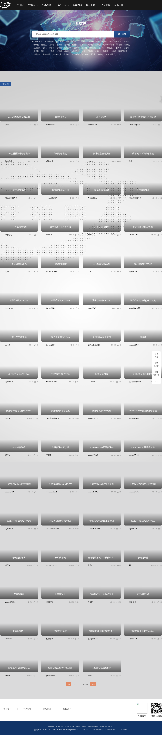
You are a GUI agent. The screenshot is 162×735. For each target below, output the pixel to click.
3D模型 (32, 5)
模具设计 (74, 42)
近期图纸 (77, 5)
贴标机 (105, 45)
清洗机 (44, 51)
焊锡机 (36, 51)
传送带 (51, 48)
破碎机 (127, 45)
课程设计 (75, 51)
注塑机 (93, 54)
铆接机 (101, 54)
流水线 (67, 45)
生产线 (98, 45)
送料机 (101, 48)
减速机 (118, 42)
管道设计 (109, 54)
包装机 (59, 45)
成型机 (51, 51)
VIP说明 (27, 709)
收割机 (126, 48)
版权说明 (67, 709)
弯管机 (66, 54)
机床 (98, 42)
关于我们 (7, 709)
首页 (21, 5)
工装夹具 (37, 48)
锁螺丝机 (92, 48)
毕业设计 (110, 48)
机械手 (126, 42)
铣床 (45, 48)
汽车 (67, 42)
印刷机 (105, 51)
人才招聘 (105, 5)
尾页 (93, 684)
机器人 (83, 42)
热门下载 (62, 5)
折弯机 (118, 48)
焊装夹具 (37, 54)
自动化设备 (49, 42)
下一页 (85, 684)
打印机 (119, 45)
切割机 (59, 48)
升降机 (90, 51)
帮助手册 (118, 5)
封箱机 (98, 51)
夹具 (112, 42)
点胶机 (90, 45)
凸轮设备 (84, 54)
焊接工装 (46, 54)
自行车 (51, 45)
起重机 (82, 45)
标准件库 (68, 48)
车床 (112, 45)
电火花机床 (57, 54)
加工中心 (75, 54)
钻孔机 (59, 51)
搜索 (124, 34)
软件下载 (91, 5)
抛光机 (76, 48)
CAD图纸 (47, 5)
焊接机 (44, 45)
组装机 (36, 45)
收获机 (67, 51)
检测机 (74, 45)
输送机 (105, 42)
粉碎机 (113, 51)
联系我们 (47, 709)
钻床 (83, 51)
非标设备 (59, 42)
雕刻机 (84, 48)
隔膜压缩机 (122, 51)
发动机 (91, 42)
